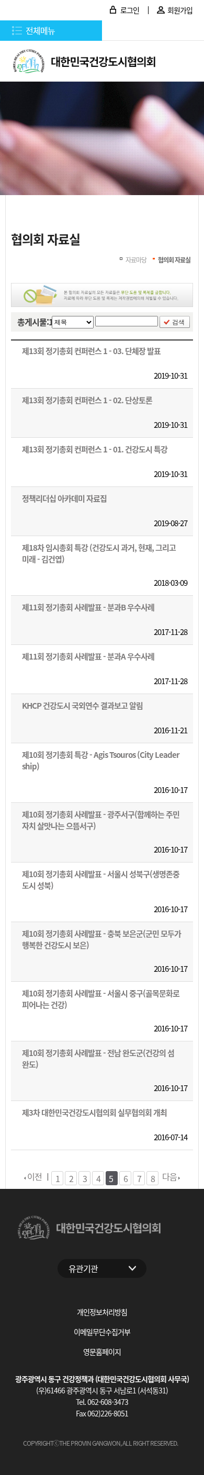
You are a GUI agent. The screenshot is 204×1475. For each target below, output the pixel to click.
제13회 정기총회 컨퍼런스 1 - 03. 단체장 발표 (91, 350)
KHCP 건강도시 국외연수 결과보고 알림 (82, 705)
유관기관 (83, 1268)
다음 (170, 1176)
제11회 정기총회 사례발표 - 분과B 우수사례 (88, 607)
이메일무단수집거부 (102, 1332)
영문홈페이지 (102, 1351)
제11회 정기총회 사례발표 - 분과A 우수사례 (88, 656)
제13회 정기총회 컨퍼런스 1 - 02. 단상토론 (87, 399)
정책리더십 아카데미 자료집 (64, 498)
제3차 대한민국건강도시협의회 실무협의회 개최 (94, 1112)
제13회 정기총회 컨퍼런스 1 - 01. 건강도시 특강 (94, 449)
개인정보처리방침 (102, 1312)
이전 (34, 1176)
